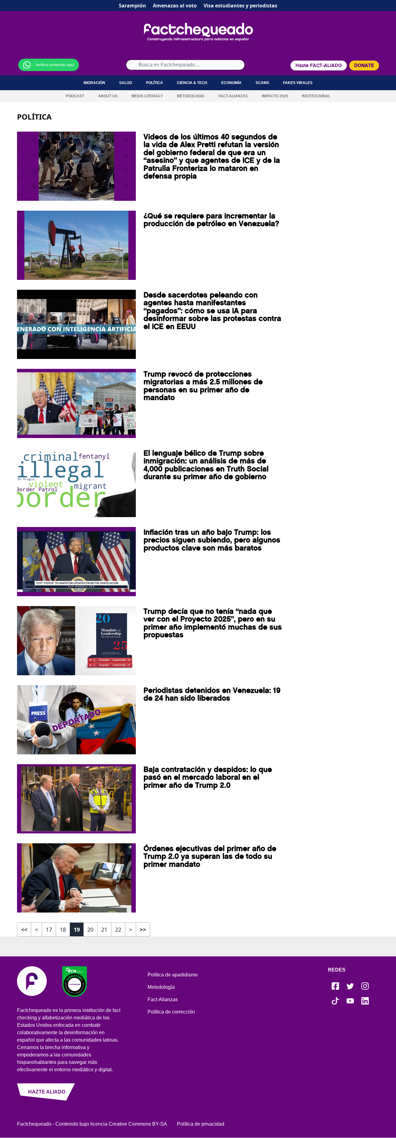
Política (154, 83)
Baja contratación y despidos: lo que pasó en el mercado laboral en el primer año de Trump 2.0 (208, 777)
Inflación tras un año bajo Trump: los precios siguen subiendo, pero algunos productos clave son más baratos (212, 540)
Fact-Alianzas (233, 96)
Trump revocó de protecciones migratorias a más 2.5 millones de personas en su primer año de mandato (203, 385)
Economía (231, 83)
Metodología (190, 96)
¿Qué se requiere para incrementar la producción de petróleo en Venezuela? (211, 219)
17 (49, 929)
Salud (125, 83)
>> (143, 929)
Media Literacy (147, 96)
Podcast (75, 96)
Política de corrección (171, 1011)
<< (24, 929)
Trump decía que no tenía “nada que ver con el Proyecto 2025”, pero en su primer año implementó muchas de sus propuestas (213, 623)
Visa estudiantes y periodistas (240, 5)
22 (118, 929)
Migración (94, 83)
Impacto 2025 (275, 96)
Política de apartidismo (173, 974)
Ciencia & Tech (192, 83)
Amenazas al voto (175, 5)
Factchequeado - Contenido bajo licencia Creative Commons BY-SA (92, 1124)
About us (108, 96)
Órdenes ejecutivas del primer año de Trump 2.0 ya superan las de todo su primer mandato (210, 856)
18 (63, 929)
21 (104, 929)
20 (90, 929)
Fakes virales (297, 83)
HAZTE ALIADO (46, 1091)
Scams (262, 83)
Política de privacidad (200, 1124)
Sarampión (132, 5)
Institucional (316, 96)
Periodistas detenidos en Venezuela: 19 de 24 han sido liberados (212, 694)
